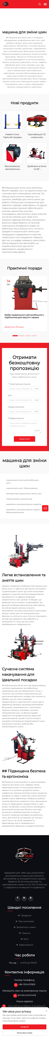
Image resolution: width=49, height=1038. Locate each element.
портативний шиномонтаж (19, 499)
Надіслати (24, 439)
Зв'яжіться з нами (26, 927)
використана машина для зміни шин (24, 493)
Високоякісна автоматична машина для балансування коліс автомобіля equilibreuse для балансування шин (12, 168)
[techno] (24, 855)
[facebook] (17, 898)
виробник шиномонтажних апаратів (23, 504)
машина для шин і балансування (22, 488)
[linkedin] (24, 898)
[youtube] (30, 898)
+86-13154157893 (26, 984)
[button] (15, 335)
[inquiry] (45, 508)
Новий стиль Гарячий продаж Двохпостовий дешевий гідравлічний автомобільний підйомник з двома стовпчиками (12, 136)
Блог (26, 939)
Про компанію (26, 921)
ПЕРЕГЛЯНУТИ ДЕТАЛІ (12, 121)
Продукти (25, 915)
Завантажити (25, 945)
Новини (25, 933)
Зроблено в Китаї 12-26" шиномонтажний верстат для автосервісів (36, 168)
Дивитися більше (14, 327)
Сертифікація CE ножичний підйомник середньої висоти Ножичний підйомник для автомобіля (36, 136)
